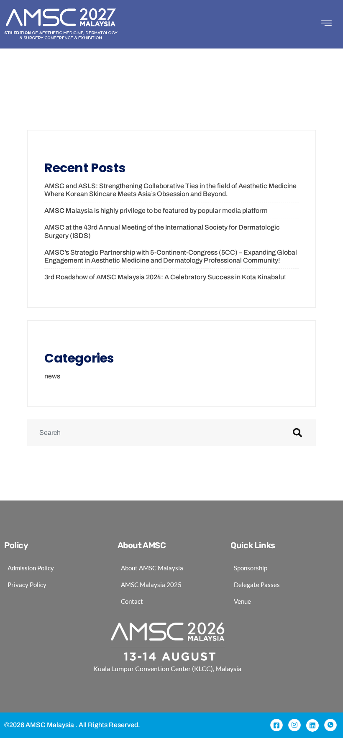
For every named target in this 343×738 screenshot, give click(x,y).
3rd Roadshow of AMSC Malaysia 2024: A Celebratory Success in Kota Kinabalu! (165, 277)
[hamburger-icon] (326, 24)
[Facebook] (276, 725)
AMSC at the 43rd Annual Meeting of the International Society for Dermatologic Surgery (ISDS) (162, 231)
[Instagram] (294, 725)
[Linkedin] (312, 725)
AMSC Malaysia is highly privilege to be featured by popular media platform (156, 210)
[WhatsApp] (330, 725)
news (52, 376)
